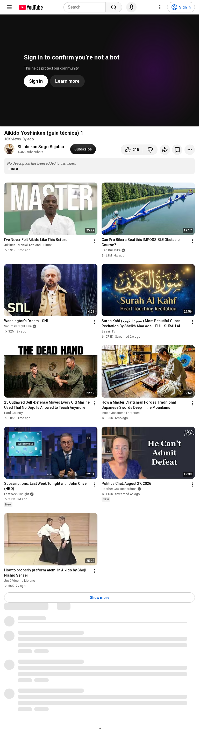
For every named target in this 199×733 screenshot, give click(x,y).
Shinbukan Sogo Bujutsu (41, 146)
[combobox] (86, 7)
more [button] (13, 169)
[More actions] (189, 150)
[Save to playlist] (177, 150)
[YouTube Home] (30, 7)
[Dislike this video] (150, 150)
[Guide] (9, 7)
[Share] (165, 150)
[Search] (113, 7)
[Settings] (160, 7)
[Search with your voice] (131, 7)
